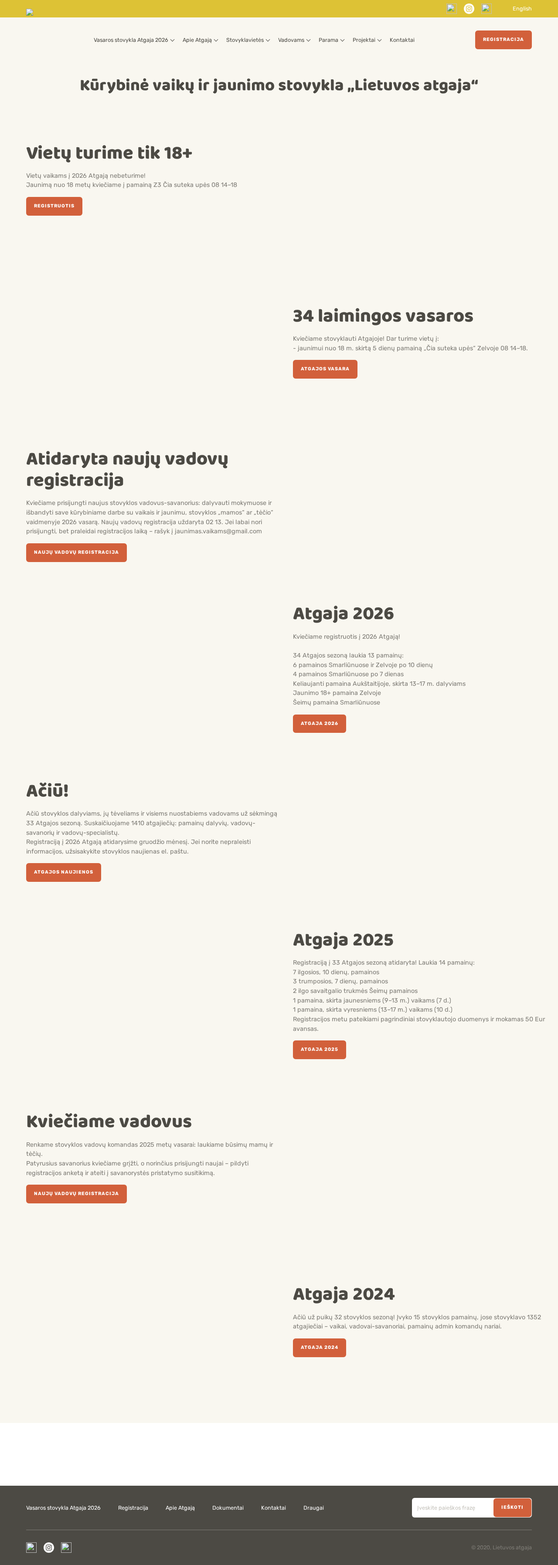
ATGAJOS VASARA (325, 369)
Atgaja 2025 (319, 1049)
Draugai (313, 1507)
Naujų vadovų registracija (76, 552)
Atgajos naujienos (63, 872)
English (522, 9)
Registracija (503, 39)
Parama (328, 40)
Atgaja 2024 (319, 1347)
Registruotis (54, 206)
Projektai (364, 40)
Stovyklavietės (245, 40)
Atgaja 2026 (319, 723)
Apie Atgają (197, 40)
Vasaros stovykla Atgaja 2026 (131, 40)
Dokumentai (228, 1507)
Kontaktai (402, 40)
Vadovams (291, 40)
